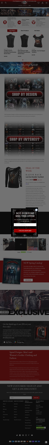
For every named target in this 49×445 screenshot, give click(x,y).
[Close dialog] (36, 210)
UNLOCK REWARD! (25, 231)
